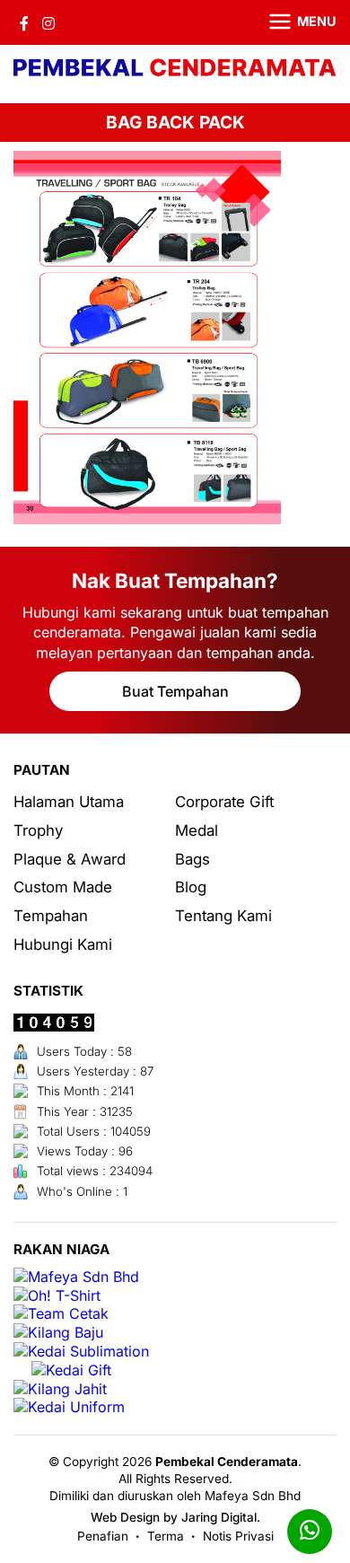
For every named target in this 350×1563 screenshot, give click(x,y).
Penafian (102, 1536)
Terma (165, 1536)
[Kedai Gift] (71, 1370)
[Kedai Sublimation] (81, 1351)
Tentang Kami (223, 916)
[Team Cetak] (61, 1313)
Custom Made (62, 887)
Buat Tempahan (175, 691)
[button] (292, 22)
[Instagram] (48, 22)
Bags (192, 859)
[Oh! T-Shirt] (57, 1295)
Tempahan (50, 916)
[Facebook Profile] (24, 22)
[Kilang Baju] (58, 1332)
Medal (196, 830)
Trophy (38, 830)
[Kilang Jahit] (60, 1389)
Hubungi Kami (62, 944)
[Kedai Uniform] (69, 1407)
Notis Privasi (238, 1536)
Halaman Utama (68, 802)
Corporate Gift (224, 802)
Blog (190, 887)
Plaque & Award (69, 859)
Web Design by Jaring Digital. (175, 1517)
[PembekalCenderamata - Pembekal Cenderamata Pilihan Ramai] (175, 69)
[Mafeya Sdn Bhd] (76, 1277)
